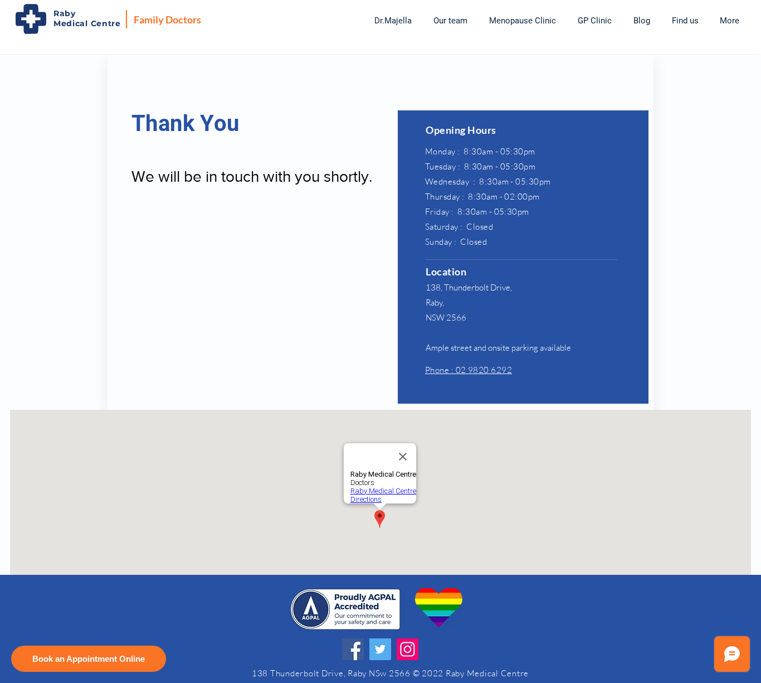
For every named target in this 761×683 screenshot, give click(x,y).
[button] (450, 21)
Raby (64, 13)
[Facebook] (353, 649)
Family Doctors (167, 19)
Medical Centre (87, 23)
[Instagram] (407, 649)
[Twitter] (380, 649)
